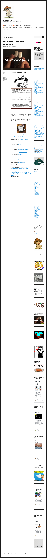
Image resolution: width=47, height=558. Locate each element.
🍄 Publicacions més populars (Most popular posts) (22, 25)
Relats (35, 212)
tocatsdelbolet (5, 74)
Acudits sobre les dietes (37, 80)
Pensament (36, 205)
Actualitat (35, 171)
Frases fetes (36, 188)
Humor (35, 189)
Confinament (20, 141)
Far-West (19, 157)
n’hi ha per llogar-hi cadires (18, 169)
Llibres (35, 196)
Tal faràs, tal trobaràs (37, 109)
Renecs (35, 213)
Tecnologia (36, 217)
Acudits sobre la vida (37, 130)
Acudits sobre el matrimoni (38, 107)
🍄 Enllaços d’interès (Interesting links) (10, 27)
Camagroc (35, 79)
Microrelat (4, 78)
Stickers (35, 216)
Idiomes (35, 191)
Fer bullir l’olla (36, 81)
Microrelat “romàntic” (18, 136)
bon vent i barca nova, (19, 172)
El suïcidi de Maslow (22, 162)
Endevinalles (36, 182)
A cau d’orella (36, 78)
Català (4, 29)
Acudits (35, 172)
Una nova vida (20, 146)
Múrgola (35, 82)
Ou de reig (35, 108)
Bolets (35, 174)
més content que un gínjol (20, 168)
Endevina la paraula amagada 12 (39, 68)
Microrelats (4, 77)
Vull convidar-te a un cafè (37, 233)
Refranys (35, 211)
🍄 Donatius (35, 27)
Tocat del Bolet (8, 20)
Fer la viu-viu (36, 85)
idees (35, 190)
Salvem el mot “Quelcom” (38, 132)
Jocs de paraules (36, 193)
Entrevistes (36, 183)
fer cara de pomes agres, (18, 173)
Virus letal (21, 139)
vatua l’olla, (25, 173)
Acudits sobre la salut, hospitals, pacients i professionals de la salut (39, 134)
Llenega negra (36, 86)
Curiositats (36, 180)
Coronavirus (25, 139)
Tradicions (36, 218)
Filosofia (35, 186)
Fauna (35, 185)
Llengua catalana (36, 195)
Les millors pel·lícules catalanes (39, 71)
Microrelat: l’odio (37, 131)
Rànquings (36, 210)
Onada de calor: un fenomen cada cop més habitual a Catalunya (38, 116)
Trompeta (35, 96)
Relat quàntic (20, 154)
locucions (35, 198)
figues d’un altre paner (19, 171)
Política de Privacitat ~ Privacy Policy (13, 553)
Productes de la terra (37, 209)
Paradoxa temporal (21, 159)
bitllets (35, 173)
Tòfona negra (36, 110)
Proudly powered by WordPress (24, 553)
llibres (35, 197)
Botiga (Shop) (41, 27)
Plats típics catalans (37, 206)
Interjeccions (36, 192)
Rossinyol (35, 104)
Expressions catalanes (37, 184)
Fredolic (35, 89)
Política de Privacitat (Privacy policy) (25, 27)
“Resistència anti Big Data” (21, 134)
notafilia (35, 203)
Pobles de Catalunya (37, 207)
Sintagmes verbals (37, 215)
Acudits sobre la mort (37, 114)
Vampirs (19, 144)
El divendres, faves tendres (38, 70)
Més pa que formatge (37, 113)
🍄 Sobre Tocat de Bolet (7, 25)
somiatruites (26, 169)
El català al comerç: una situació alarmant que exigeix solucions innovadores (39, 128)
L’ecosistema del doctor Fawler (23, 149)
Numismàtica (36, 204)
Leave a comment (5, 81)
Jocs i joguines (36, 194)
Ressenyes (36, 214)
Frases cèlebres (36, 187)
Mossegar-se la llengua (37, 69)
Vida (35, 219)
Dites (35, 181)
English (8, 29)
